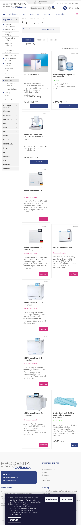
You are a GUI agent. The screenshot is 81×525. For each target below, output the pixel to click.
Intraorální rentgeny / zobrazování (9, 45)
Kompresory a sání (9, 70)
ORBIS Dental (8, 144)
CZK (53, 7)
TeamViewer (71, 14)
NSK (4, 160)
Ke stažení (45, 467)
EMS (4, 132)
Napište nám (34, 14)
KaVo (5, 123)
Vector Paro (9, 99)
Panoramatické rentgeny (10, 39)
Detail (74, 445)
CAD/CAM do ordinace (9, 51)
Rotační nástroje (10, 74)
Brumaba (6, 164)
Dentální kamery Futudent (10, 59)
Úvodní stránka (4, 14)
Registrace (75, 3)
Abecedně (28, 40)
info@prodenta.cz (11, 478)
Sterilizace (8, 80)
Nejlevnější (41, 40)
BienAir (6, 140)
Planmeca (7, 111)
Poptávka (43, 219)
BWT (5, 152)
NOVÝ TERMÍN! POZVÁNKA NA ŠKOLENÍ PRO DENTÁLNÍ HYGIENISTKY (59, 492)
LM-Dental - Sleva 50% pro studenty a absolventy (16, 494)
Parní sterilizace (12, 89)
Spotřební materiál (7, 106)
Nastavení (14, 520)
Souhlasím (67, 499)
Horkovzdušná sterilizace (11, 85)
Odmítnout (51, 499)
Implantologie (9, 77)
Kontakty (44, 478)
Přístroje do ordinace (7, 20)
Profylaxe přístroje (11, 96)
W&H (5, 127)
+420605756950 (10, 481)
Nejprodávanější (30, 44)
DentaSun (7, 156)
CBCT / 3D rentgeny (8, 34)
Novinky (47, 14)
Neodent (6, 169)
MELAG (6, 148)
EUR (53, 9)
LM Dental (7, 115)
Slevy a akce (60, 14)
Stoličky (7, 93)
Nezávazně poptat (30, 197)
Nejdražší (53, 40)
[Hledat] (49, 8)
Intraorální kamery (11, 55)
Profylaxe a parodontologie (10, 25)
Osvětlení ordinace (8, 64)
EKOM (5, 136)
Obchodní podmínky (17, 14)
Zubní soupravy (10, 30)
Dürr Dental (7, 119)
